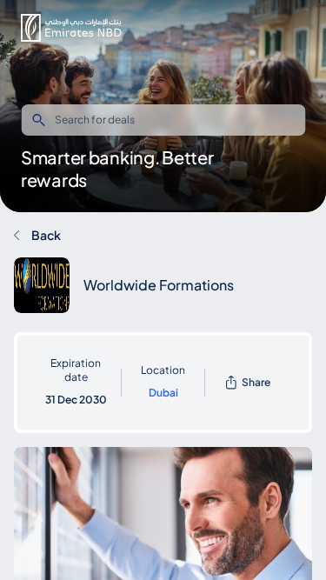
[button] (71, 28)
